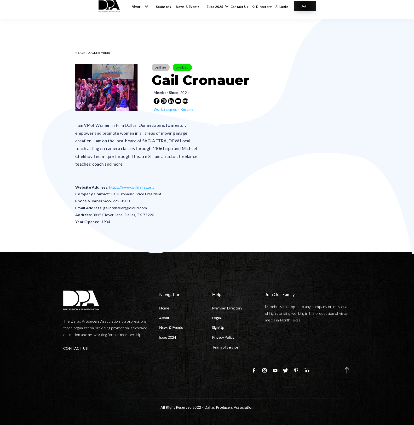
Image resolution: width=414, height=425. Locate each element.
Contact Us (239, 7)
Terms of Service (225, 347)
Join (305, 6)
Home (164, 308)
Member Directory (227, 308)
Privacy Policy (223, 337)
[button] (139, 6)
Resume (186, 109)
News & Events (188, 7)
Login (216, 317)
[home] (111, 6)
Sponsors (163, 7)
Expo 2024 (167, 337)
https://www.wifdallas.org (131, 187)
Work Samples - (166, 109)
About (164, 317)
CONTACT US (75, 348)
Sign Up (218, 327)
